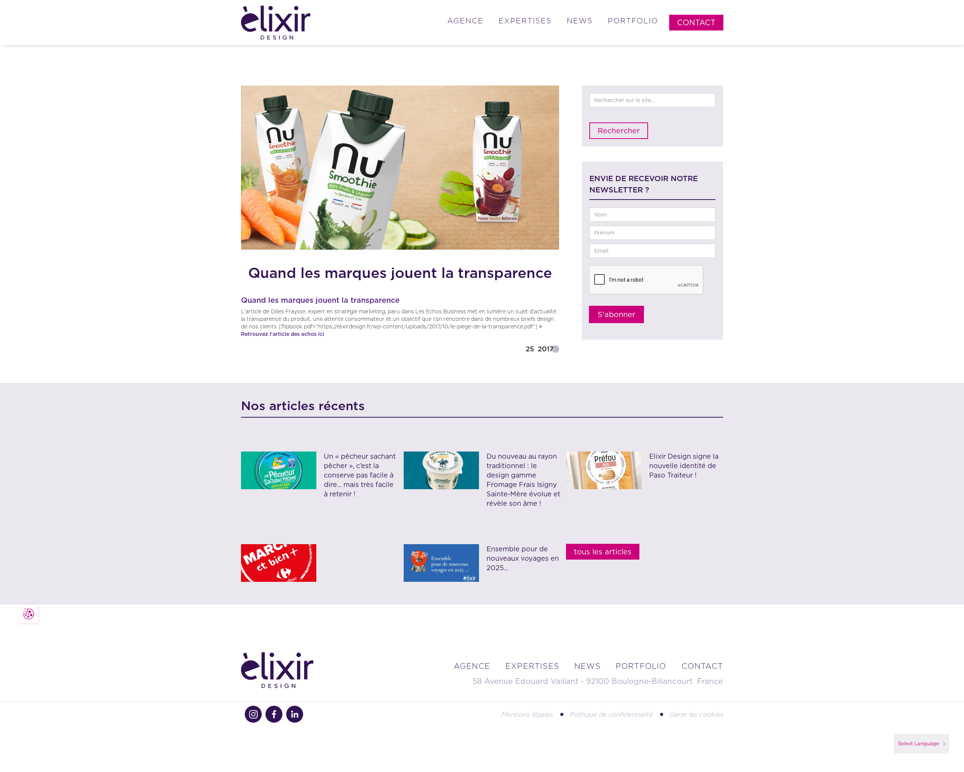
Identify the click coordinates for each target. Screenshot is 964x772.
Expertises (525, 21)
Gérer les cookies (696, 714)
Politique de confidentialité (611, 714)
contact (702, 666)
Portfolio (633, 21)
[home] (275, 23)
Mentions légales (527, 714)
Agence (465, 21)
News (580, 21)
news (587, 666)
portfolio (641, 666)
